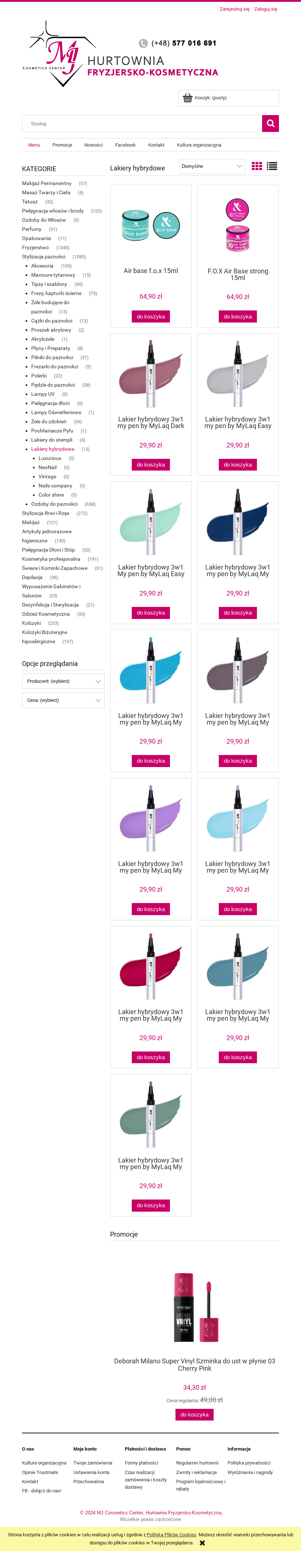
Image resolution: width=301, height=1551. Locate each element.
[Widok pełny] (272, 167)
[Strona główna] (123, 52)
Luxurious (50, 458)
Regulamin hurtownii (197, 1463)
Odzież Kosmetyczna (46, 614)
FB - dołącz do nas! (41, 1490)
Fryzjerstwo (35, 247)
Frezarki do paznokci (54, 366)
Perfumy (31, 229)
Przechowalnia (88, 1481)
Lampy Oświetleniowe (56, 412)
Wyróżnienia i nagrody (250, 1472)
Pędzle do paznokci (53, 385)
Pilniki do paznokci (52, 357)
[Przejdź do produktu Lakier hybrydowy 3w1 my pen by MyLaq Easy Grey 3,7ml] (237, 373)
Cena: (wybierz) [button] (43, 700)
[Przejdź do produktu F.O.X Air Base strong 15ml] (237, 225)
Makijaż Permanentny (47, 183)
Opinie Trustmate (40, 1472)
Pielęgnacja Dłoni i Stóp (48, 550)
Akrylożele (42, 339)
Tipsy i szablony (49, 284)
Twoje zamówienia (92, 1463)
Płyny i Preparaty (50, 348)
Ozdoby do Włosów (44, 220)
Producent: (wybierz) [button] (48, 681)
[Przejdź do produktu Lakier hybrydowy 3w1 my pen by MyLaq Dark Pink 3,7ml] (150, 373)
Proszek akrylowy (51, 330)
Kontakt (30, 1481)
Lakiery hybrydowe (52, 449)
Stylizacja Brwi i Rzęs (45, 513)
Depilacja (32, 577)
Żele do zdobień (48, 421)
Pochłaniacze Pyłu (52, 431)
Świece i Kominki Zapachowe (54, 568)
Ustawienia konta (91, 1472)
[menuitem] (34, 145)
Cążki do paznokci (51, 321)
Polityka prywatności (249, 1463)
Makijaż (31, 522)
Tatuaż (30, 202)
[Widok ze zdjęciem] (257, 167)
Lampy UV (43, 394)
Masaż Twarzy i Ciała (46, 192)
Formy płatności (141, 1463)
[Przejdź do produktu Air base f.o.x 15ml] (150, 225)
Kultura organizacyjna (44, 1463)
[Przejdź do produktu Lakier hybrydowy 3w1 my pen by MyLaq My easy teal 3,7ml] (150, 1114)
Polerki (39, 376)
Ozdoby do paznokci (54, 504)
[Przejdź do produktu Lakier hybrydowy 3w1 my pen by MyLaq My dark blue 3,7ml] (237, 521)
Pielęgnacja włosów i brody (53, 211)
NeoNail (48, 467)
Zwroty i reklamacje (196, 1472)
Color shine (51, 495)
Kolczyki (31, 623)
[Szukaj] (270, 123)
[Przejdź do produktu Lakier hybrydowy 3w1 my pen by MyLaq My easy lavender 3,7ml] (150, 818)
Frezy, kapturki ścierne (56, 293)
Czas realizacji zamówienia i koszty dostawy (146, 1480)
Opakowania (36, 238)
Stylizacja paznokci (43, 256)
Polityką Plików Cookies (171, 1534)
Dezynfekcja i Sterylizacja (50, 605)
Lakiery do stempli (51, 440)
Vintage (47, 476)
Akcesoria (42, 266)
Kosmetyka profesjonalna (51, 559)
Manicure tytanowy (53, 275)
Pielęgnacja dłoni (50, 403)
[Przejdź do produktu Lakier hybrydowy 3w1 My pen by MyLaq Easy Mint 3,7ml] (150, 521)
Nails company (55, 486)
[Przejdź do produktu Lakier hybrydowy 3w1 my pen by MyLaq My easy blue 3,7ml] (150, 670)
